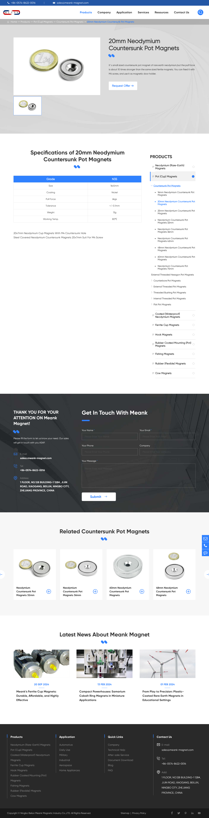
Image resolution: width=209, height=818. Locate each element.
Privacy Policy (139, 813)
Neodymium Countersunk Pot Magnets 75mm (173, 267)
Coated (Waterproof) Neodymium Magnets (167, 315)
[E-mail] (205, 538)
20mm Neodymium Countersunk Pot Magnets (110, 21)
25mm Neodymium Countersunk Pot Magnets (176, 212)
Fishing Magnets (164, 353)
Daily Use (64, 749)
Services (143, 12)
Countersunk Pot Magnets (69, 21)
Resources (161, 12)
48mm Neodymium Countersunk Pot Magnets (176, 249)
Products (86, 12)
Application (124, 12)
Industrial (64, 760)
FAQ (110, 770)
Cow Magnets (163, 373)
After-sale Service (118, 754)
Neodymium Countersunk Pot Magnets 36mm (173, 230)
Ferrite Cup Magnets (167, 324)
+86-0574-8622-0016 (23, 2)
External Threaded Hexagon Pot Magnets (172, 274)
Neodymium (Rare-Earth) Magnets (169, 167)
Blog (110, 765)
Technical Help (116, 749)
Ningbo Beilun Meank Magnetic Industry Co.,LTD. (45, 813)
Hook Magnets (163, 334)
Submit (98, 497)
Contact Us (181, 12)
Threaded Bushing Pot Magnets (170, 292)
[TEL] (205, 545)
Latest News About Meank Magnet (105, 634)
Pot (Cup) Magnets (43, 21)
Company (104, 12)
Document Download (120, 760)
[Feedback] (205, 552)
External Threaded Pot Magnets (170, 286)
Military (63, 754)
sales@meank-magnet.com (73, 2)
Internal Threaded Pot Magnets (170, 298)
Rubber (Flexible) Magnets (170, 363)
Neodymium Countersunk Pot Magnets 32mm (173, 221)
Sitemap (125, 813)
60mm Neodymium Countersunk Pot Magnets (176, 258)
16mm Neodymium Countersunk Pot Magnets (176, 193)
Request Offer (123, 85)
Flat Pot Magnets (162, 304)
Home (14, 21)
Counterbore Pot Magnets (167, 280)
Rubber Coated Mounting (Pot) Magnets (173, 344)
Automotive (66, 744)
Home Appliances (69, 770)
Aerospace (65, 765)
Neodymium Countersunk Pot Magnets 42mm (173, 239)
